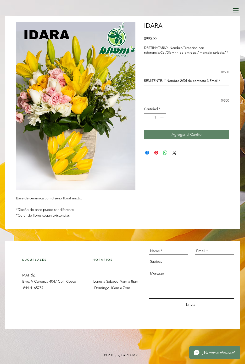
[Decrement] (148, 118)
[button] (236, 10)
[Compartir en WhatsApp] (165, 153)
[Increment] (162, 118)
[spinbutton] (155, 118)
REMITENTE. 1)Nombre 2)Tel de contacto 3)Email (182, 80)
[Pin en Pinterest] (156, 153)
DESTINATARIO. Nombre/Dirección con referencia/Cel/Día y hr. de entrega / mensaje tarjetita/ (186, 50)
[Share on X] (174, 153)
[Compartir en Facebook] (147, 153)
